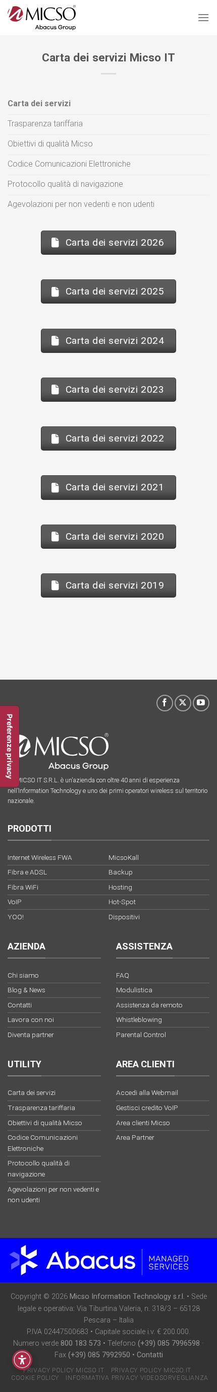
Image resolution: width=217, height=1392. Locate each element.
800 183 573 (81, 1343)
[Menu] (203, 17)
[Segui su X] (183, 703)
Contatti (150, 1355)
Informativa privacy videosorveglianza (137, 1377)
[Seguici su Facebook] (164, 703)
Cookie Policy (35, 1377)
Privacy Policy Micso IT (63, 1370)
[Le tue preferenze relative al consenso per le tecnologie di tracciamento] (9, 746)
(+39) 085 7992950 (99, 1355)
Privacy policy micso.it (151, 1370)
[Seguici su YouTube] (201, 703)
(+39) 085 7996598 (169, 1343)
